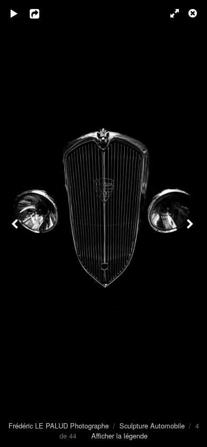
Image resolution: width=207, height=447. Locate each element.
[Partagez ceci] (42, 13)
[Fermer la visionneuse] (193, 13)
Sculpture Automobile (152, 426)
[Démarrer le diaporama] (14, 13)
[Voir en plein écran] (169, 13)
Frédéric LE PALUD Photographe (58, 426)
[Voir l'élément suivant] (191, 223)
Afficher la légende (119, 436)
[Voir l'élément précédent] (16, 223)
